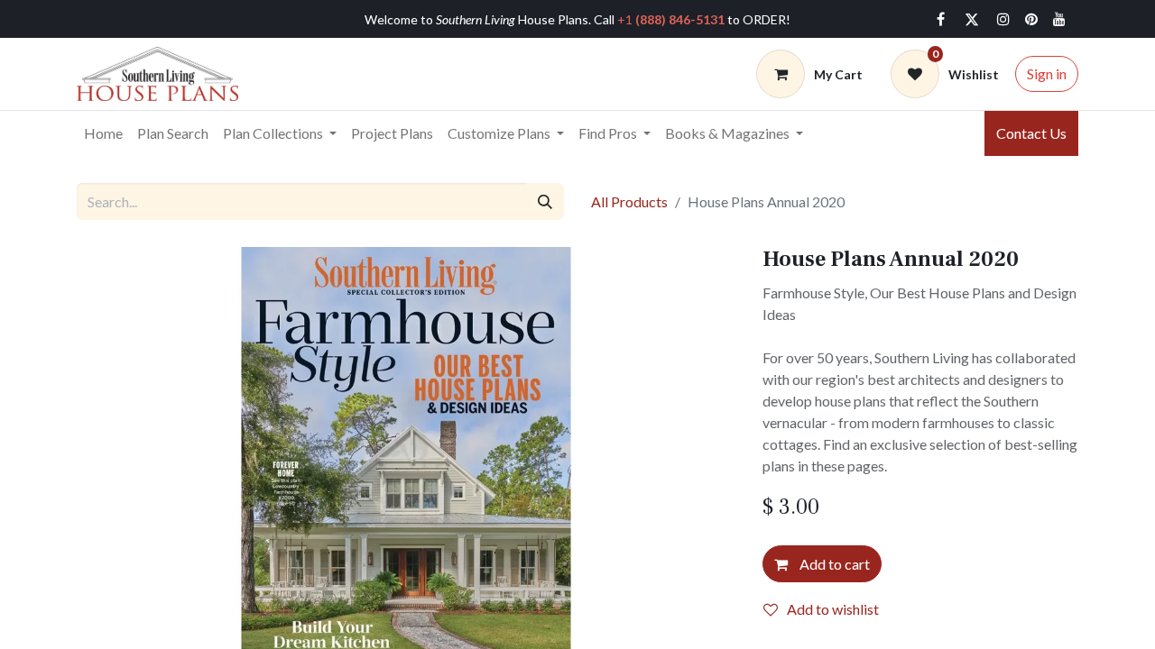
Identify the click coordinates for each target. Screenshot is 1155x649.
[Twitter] (971, 19)
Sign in (1047, 73)
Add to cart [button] (833, 563)
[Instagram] (1003, 19)
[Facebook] (940, 19)
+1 (671, 19)
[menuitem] (103, 133)
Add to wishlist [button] (833, 608)
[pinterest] (1031, 19)
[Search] (545, 201)
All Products (629, 201)
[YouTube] (1059, 19)
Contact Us (1031, 133)
